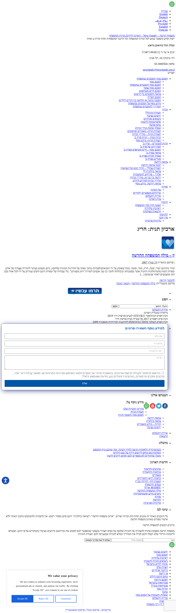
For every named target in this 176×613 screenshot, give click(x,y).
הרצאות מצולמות (152, 211)
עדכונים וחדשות (152, 468)
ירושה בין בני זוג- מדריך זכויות (145, 177)
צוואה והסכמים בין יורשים (147, 94)
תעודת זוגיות (137, 411)
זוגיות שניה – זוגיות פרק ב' (147, 137)
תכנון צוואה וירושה (151, 165)
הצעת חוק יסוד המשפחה (148, 205)
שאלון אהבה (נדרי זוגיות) (148, 128)
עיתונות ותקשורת (152, 472)
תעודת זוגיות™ (153, 112)
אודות (165, 186)
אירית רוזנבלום (153, 195)
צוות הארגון (155, 199)
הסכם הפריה (154, 97)
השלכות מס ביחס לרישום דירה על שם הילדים (137, 452)
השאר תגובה (123, 283)
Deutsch (163, 17)
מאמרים (156, 475)
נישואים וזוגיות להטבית (156, 561)
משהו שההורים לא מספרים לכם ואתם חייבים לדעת (134, 455)
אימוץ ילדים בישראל (157, 564)
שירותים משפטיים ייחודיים (147, 192)
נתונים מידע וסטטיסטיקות (147, 493)
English (164, 14)
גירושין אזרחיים (160, 570)
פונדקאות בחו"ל (159, 585)
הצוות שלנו (162, 567)
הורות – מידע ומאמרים (149, 424)
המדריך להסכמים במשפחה (147, 106)
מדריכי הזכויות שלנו (133, 408)
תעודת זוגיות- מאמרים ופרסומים (144, 131)
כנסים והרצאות (153, 484)
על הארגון (156, 189)
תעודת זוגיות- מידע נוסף (148, 140)
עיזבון (165, 591)
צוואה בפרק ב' (153, 152)
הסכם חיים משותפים (150, 91)
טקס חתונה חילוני (159, 576)
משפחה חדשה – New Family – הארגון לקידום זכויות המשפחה (142, 35)
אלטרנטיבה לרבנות (151, 121)
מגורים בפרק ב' (153, 158)
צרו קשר (163, 217)
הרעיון (164, 202)
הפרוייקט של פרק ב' (150, 146)
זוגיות (165, 109)
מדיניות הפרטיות (152, 502)
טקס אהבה (155, 124)
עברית (164, 11)
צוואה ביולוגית (153, 421)
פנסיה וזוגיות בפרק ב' (150, 155)
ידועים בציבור (154, 115)
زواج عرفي (161, 20)
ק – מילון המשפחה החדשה (153, 255)
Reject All (43, 598)
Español (163, 26)
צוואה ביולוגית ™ (152, 171)
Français (163, 29)
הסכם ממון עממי (152, 87)
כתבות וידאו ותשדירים (149, 478)
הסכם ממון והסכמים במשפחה (152, 78)
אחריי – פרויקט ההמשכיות (147, 174)
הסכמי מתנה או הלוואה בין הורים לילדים (140, 100)
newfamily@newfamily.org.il (159, 69)
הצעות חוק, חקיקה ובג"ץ (148, 481)
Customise (66, 598)
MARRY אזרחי (152, 487)
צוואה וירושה (161, 161)
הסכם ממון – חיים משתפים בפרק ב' (142, 149)
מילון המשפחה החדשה (143, 283)
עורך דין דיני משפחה (157, 604)
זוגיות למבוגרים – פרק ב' (155, 143)
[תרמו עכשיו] (84, 293)
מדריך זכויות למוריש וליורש (147, 180)
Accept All (22, 598)
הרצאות (163, 436)
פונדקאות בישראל (158, 582)
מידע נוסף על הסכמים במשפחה (144, 103)
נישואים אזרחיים (152, 118)
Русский (163, 23)
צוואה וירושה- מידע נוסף (148, 183)
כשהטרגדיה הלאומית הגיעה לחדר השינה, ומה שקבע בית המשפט (127, 449)
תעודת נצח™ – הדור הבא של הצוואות (141, 168)
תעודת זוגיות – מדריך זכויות (146, 134)
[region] (44, 588)
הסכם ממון (155, 81)
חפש (165, 299)
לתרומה (164, 214)
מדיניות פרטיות (153, 220)
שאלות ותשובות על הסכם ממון (152, 594)
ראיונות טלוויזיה (153, 208)
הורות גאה (162, 588)
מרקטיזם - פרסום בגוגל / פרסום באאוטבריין (88, 610)
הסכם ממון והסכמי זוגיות (131, 414)
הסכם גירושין (161, 579)
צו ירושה (163, 573)
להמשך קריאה (167, 280)
